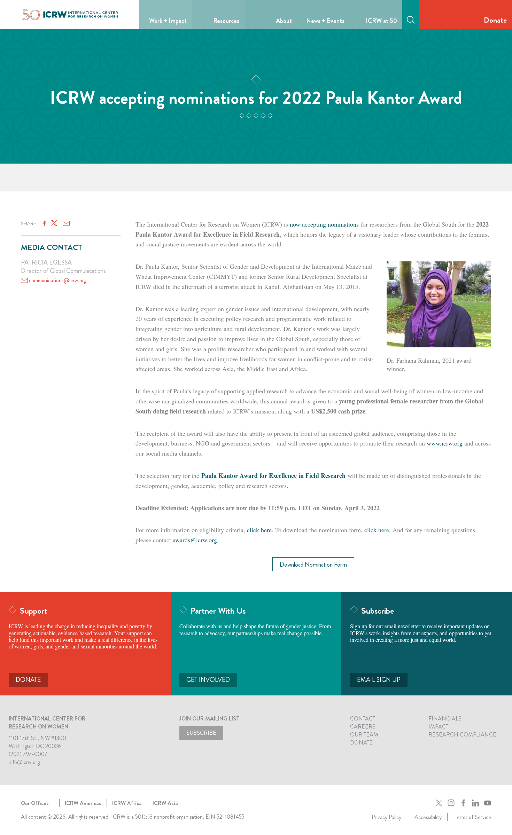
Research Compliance (462, 735)
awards (195, 540)
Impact (438, 727)
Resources (226, 20)
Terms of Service (473, 817)
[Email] (66, 223)
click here (259, 530)
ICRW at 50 (381, 20)
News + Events (325, 20)
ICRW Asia (165, 803)
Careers (362, 727)
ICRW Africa (127, 803)
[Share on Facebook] (44, 223)
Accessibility (428, 817)
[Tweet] (54, 223)
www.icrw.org (445, 443)
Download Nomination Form (313, 564)
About (284, 20)
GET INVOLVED (208, 679)
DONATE (28, 679)
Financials (444, 719)
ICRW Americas (83, 803)
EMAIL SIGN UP (379, 679)
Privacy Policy (386, 817)
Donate (495, 20)
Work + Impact (168, 20)
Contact (362, 719)
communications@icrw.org (57, 280)
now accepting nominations (324, 224)
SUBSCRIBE (201, 733)
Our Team (364, 735)
